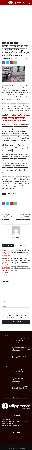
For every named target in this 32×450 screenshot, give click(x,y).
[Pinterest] (11, 62)
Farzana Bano (6, 58)
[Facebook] (3, 62)
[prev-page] (3, 275)
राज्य (8, 43)
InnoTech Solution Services (18, 448)
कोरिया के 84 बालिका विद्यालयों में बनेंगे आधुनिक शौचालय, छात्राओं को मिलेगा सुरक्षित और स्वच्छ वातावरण (20, 260)
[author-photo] (16, 234)
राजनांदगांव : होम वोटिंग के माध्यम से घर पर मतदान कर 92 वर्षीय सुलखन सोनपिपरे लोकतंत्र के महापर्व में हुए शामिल (23, 217)
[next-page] (5, 275)
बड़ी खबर (15, 43)
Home (3, 7)
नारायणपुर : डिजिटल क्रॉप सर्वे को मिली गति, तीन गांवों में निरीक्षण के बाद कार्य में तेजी (20, 269)
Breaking (8, 7)
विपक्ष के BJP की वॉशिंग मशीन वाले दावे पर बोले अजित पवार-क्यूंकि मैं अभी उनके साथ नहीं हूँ (16, 147)
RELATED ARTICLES (8, 245)
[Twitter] (7, 62)
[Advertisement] (16, 25)
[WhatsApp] (15, 62)
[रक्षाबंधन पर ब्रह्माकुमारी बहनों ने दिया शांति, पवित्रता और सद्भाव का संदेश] (6, 253)
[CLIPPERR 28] (16, 2)
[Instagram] (14, 437)
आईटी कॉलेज (9, 193)
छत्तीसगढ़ (11, 43)
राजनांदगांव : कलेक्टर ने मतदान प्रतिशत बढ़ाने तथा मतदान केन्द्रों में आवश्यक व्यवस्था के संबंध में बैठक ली (16, 118)
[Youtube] (22, 437)
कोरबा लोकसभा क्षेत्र (16, 193)
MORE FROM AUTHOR (21, 245)
